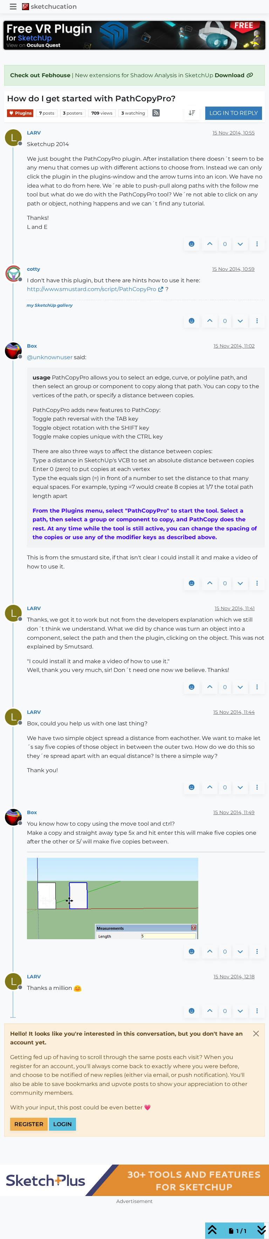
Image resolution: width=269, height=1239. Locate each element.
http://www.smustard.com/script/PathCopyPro (91, 289)
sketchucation (54, 6)
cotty (33, 269)
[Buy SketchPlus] (134, 1180)
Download (230, 75)
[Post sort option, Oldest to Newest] (192, 113)
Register (28, 1124)
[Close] (256, 1033)
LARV (34, 133)
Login (62, 1124)
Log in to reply (233, 113)
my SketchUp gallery (50, 305)
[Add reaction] (191, 244)
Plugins (23, 113)
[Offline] (16, 273)
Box (32, 346)
